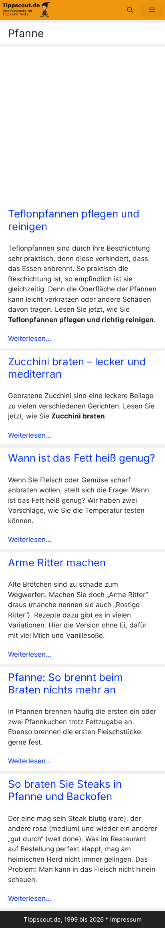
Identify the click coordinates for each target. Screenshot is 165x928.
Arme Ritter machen (57, 562)
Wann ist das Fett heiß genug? (81, 458)
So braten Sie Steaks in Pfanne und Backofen (65, 790)
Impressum (126, 919)
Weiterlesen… (29, 339)
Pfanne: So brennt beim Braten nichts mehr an (65, 683)
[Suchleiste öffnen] (130, 10)
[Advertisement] (82, 129)
